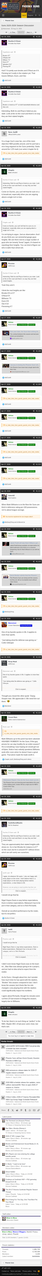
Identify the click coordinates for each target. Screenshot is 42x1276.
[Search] (39, 15)
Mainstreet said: (8, 671)
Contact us (5, 1271)
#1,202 (38, 87)
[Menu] (3, 15)
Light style (6, 1268)
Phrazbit (15, 1234)
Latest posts (6, 1117)
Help (34, 1271)
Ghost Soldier (10, 1172)
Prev (13, 32)
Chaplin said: (7, 222)
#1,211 (38, 438)
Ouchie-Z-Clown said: (10, 180)
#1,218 (38, 657)
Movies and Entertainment (14, 1150)
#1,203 (38, 128)
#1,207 (38, 318)
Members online (8, 1228)
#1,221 (38, 796)
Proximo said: (7, 939)
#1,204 (38, 166)
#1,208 (38, 351)
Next (28, 32)
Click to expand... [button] (21, 689)
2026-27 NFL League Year (15, 1136)
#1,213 (38, 491)
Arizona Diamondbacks (13, 1168)
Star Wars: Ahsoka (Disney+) (16, 1128)
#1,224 (38, 925)
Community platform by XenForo (20, 1274)
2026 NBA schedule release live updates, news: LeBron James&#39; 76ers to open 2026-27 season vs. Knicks (23, 1084)
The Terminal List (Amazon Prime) (18, 1121)
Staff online (6, 1214)
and (15, 522)
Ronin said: (6, 727)
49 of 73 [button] (21, 32)
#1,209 (38, 384)
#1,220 (38, 766)
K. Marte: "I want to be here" (16, 1164)
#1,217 (38, 618)
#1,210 (38, 411)
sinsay (4, 1234)
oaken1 (9, 1234)
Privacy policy (27, 1271)
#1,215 (38, 561)
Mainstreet (6, 29)
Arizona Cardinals (11, 1140)
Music (8, 1206)
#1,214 (38, 529)
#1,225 (38, 1008)
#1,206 (38, 259)
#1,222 (38, 818)
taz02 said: (6, 873)
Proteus (35, 1232)
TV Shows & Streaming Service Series (18, 1125)
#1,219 (38, 713)
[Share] (33, 36)
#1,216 (38, 592)
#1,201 (38, 37)
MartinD (29, 1232)
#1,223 (38, 859)
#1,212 (38, 464)
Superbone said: (8, 52)
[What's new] (36, 15)
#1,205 (38, 208)
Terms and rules (15, 1271)
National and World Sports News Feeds (27, 1051)
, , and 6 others (18, 759)
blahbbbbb (36, 1256)
